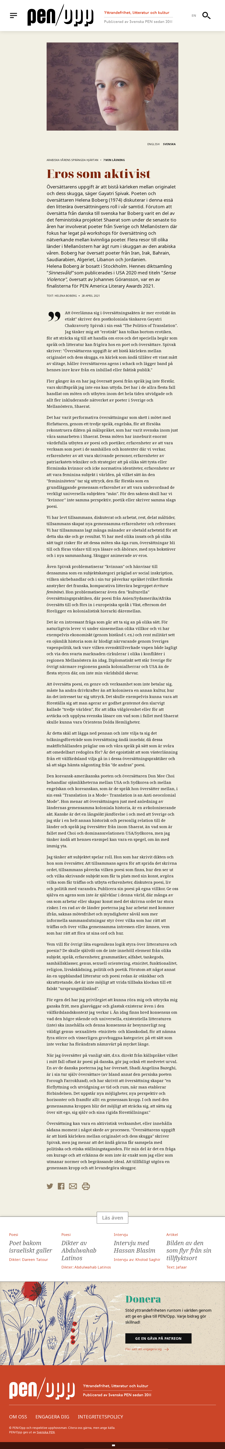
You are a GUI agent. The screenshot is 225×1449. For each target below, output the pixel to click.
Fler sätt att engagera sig (143, 1349)
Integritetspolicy (100, 1416)
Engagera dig (52, 1416)
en (194, 15)
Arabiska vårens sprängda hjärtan (72, 160)
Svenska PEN (46, 1432)
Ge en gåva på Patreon (158, 1338)
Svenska (169, 144)
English (153, 144)
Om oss (18, 1416)
